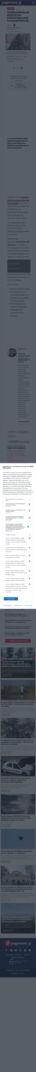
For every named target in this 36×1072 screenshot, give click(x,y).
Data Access (18, 605)
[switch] (28, 504)
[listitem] (18, 500)
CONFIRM (10, 599)
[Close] (32, 466)
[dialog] (18, 536)
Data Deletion (8, 605)
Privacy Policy (28, 605)
